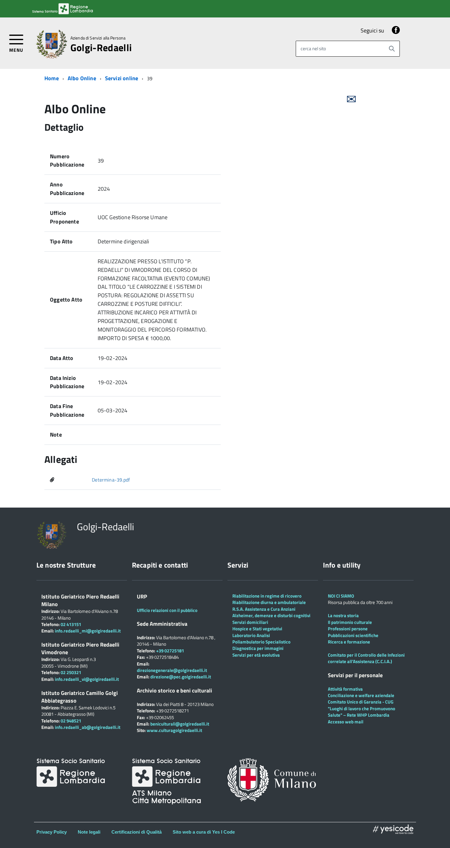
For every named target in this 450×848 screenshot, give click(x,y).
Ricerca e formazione (349, 641)
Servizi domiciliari (250, 622)
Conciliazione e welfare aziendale (361, 695)
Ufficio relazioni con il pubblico (167, 610)
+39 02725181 (169, 650)
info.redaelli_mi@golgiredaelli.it (88, 630)
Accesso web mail (345, 721)
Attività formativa (345, 688)
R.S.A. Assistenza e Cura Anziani (263, 609)
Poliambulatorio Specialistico (261, 641)
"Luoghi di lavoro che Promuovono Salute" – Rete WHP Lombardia (361, 712)
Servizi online (121, 78)
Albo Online (82, 78)
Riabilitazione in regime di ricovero (267, 595)
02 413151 (71, 624)
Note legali (89, 832)
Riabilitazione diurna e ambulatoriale (269, 602)
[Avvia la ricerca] (391, 48)
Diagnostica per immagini (257, 648)
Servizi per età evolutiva (256, 655)
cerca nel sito (313, 48)
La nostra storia (343, 615)
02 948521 (71, 720)
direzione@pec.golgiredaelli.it (180, 676)
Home (51, 78)
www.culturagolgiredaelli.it (174, 730)
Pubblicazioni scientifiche (353, 635)
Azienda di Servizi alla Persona (98, 38)
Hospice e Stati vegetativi (257, 628)
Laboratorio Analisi (251, 635)
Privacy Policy (51, 832)
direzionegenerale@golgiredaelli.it (172, 670)
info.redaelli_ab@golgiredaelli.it (87, 727)
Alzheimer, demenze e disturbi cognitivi (271, 615)
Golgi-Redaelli (101, 47)
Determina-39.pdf (111, 479)
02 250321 (71, 672)
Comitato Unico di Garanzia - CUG (360, 701)
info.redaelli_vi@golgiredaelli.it (87, 679)
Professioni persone (348, 628)
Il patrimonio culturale (350, 622)
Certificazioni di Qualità (136, 832)
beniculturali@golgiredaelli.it (179, 723)
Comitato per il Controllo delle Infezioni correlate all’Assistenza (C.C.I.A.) (366, 658)
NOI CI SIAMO (341, 595)
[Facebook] (396, 30)
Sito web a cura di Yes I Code (204, 832)
